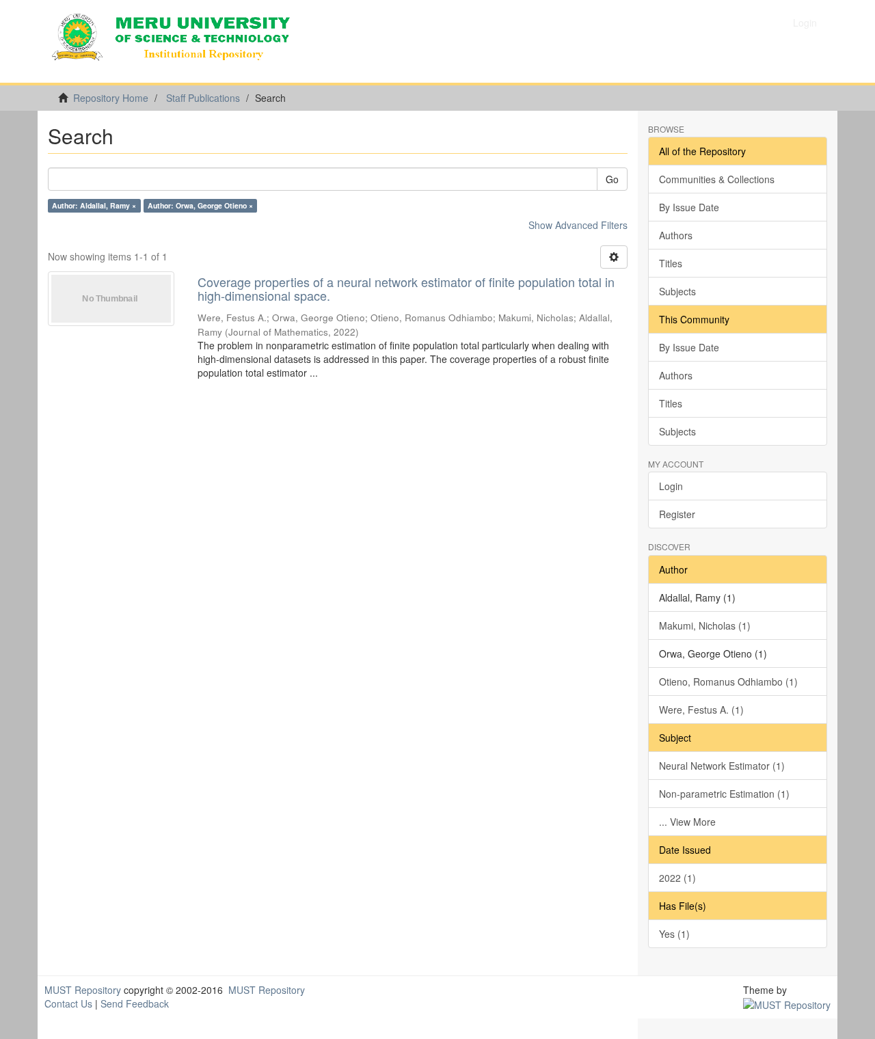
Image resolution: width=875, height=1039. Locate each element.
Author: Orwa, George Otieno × (200, 205)
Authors (675, 235)
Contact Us (68, 1003)
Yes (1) (674, 934)
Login (671, 486)
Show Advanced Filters (578, 225)
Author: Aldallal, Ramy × (94, 205)
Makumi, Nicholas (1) (705, 625)
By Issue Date (689, 207)
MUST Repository (82, 990)
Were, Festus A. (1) (701, 709)
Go (612, 179)
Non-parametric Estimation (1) (724, 793)
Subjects (677, 291)
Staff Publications (203, 98)
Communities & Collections (717, 179)
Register (677, 514)
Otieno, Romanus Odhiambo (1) (728, 681)
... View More (687, 821)
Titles (670, 263)
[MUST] (787, 1003)
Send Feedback (134, 1003)
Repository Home (110, 98)
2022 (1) (677, 878)
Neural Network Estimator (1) (722, 765)
